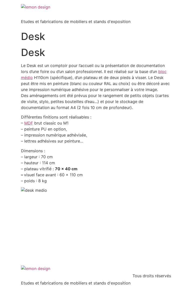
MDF (28, 123)
